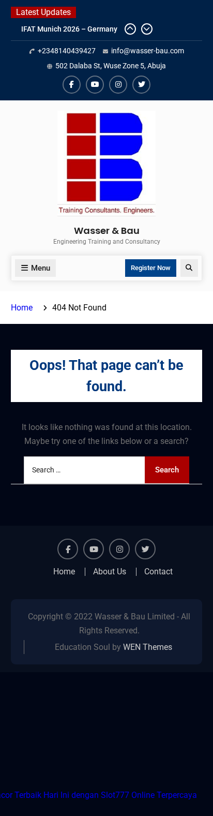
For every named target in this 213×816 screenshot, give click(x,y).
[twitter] (141, 85)
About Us (109, 572)
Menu (40, 268)
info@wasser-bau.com (147, 51)
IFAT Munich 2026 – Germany (69, 29)
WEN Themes (147, 647)
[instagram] (118, 85)
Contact (158, 572)
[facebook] (72, 85)
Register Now (151, 268)
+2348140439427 (67, 51)
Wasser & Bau (107, 230)
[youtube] (95, 85)
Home (64, 572)
